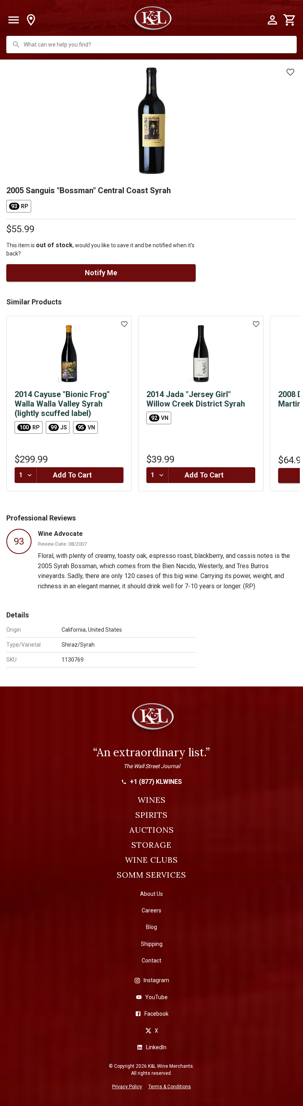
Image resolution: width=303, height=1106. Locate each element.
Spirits (151, 815)
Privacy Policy (127, 1086)
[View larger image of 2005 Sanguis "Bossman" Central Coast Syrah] (151, 121)
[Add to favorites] (290, 72)
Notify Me (101, 273)
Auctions (151, 830)
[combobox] (152, 44)
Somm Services (151, 874)
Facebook (156, 1014)
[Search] (16, 44)
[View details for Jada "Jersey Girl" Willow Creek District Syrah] (200, 353)
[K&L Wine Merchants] (151, 720)
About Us (151, 894)
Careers (151, 910)
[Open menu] (13, 20)
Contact (151, 960)
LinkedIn (156, 1047)
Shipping (152, 944)
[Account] (272, 20)
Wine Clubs (151, 860)
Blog (151, 927)
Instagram (156, 980)
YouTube (156, 997)
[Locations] (31, 20)
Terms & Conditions (169, 1086)
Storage (151, 845)
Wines (152, 800)
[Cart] (289, 20)
